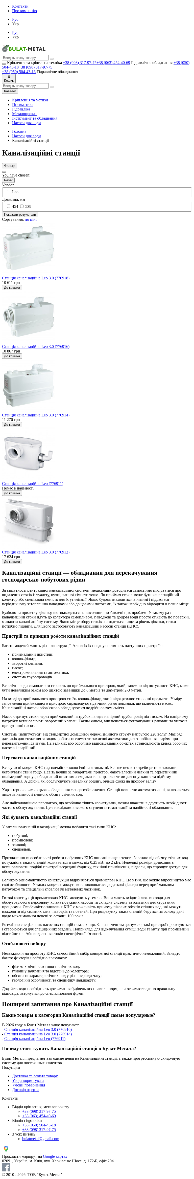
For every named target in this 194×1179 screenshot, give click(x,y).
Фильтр (9, 166)
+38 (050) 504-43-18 (19, 72)
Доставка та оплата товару (35, 1076)
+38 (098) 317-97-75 (79, 62)
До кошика (12, 288)
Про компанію (24, 11)
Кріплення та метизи (30, 100)
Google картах (55, 1156)
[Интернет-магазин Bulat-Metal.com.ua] (23, 53)
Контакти (20, 6)
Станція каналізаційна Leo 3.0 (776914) (35, 415)
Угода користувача (28, 1080)
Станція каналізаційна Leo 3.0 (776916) (35, 346)
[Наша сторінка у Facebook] (6, 1170)
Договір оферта (25, 1089)
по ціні (31, 219)
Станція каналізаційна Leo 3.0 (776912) (35, 552)
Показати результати (20, 214)
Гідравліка (21, 109)
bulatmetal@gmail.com (40, 1139)
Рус (15, 19)
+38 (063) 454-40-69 (113, 62)
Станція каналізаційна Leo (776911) (32, 483)
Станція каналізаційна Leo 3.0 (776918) (35, 278)
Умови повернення (28, 1085)
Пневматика (22, 104)
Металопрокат (24, 114)
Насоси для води (26, 123)
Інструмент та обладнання (34, 118)
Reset (8, 180)
